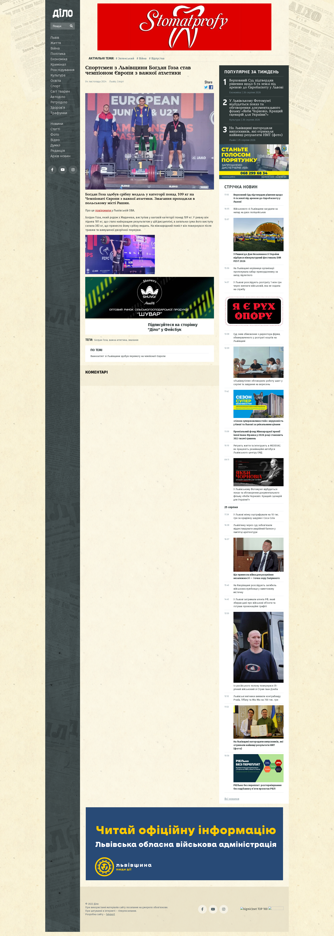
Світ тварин (60, 91)
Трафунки (58, 113)
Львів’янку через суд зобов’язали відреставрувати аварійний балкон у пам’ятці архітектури (254, 529)
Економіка (58, 59)
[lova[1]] (184, 879)
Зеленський (126, 58)
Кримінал (58, 64)
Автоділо (57, 97)
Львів (54, 37)
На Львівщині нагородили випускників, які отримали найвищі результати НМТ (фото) (256, 131)
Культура (57, 75)
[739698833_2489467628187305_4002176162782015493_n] (184, 49)
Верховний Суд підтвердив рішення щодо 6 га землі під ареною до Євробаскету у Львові (256, 84)
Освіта (55, 80)
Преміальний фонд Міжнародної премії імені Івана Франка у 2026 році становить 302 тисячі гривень (258, 435)
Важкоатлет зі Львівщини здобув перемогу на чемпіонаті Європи (127, 356)
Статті (55, 129)
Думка (55, 145)
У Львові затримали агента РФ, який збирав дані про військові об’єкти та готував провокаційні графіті (254, 603)
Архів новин (60, 156)
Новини (56, 123)
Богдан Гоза (101, 340)
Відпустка (157, 58)
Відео (55, 140)
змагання (133, 340)
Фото (54, 134)
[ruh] (254, 325)
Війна (55, 48)
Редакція (57, 150)
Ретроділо (58, 102)
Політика (57, 53)
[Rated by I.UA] (276, 909)
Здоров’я (57, 107)
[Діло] (62, 13)
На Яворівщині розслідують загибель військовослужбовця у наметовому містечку (254, 589)
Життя (55, 43)
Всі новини (231, 798)
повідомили (103, 210)
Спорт (55, 86)
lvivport (110, 914)
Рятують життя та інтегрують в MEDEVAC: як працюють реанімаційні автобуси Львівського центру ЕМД (257, 449)
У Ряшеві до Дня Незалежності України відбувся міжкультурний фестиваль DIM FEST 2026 (257, 258)
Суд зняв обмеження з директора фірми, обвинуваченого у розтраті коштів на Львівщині (256, 338)
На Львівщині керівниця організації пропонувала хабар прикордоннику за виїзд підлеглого (255, 272)
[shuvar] (149, 317)
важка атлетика (118, 340)
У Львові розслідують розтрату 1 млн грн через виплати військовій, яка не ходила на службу (257, 286)
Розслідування (62, 70)
